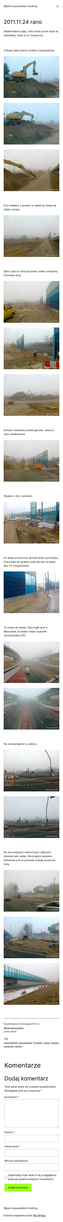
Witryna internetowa (16, 1160)
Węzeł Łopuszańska (14, 1028)
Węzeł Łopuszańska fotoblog (20, 6)
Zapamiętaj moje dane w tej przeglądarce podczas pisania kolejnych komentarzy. (32, 1177)
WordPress (39, 1215)
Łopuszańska (25, 1042)
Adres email (12, 1146)
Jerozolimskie (10, 1042)
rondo (47, 1042)
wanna (18, 1046)
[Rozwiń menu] (57, 6)
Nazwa (9, 1132)
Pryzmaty (38, 1042)
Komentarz (11, 1097)
